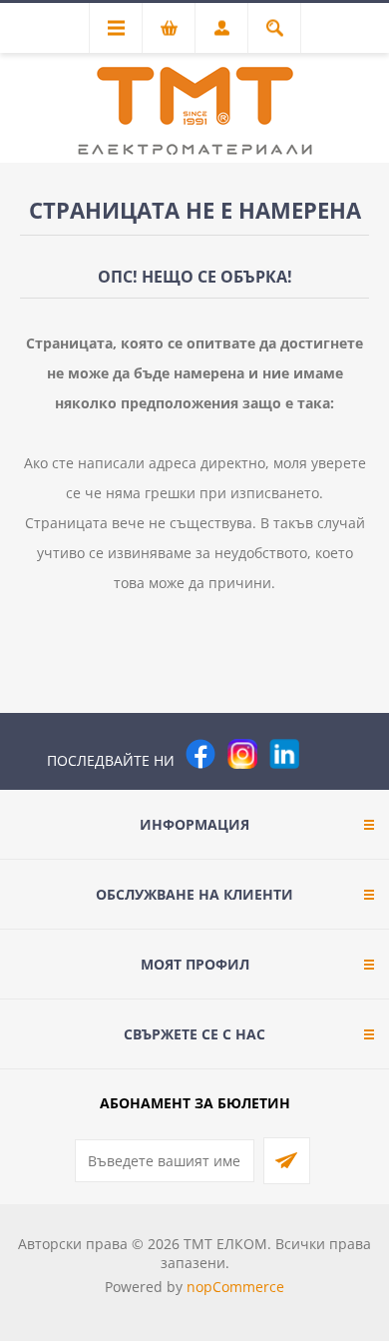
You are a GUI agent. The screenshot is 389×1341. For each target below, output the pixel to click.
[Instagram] (242, 754)
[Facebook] (200, 754)
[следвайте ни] (284, 754)
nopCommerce (235, 1286)
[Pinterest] (326, 754)
